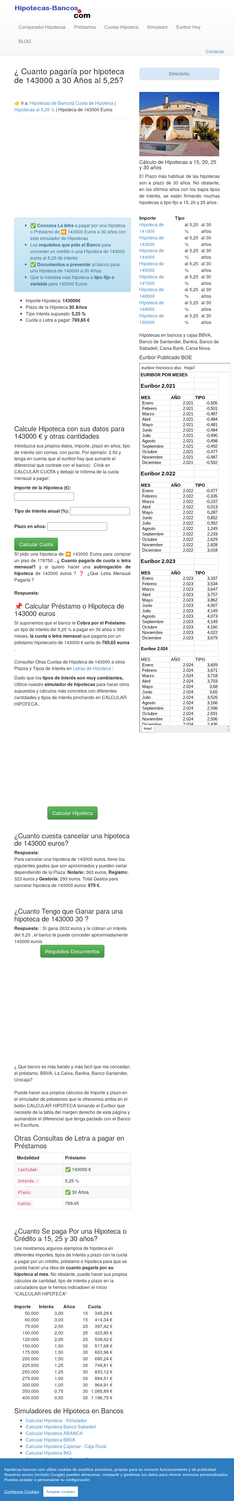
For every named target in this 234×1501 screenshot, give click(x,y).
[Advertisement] (72, 165)
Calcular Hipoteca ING (48, 1452)
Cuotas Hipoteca (121, 27)
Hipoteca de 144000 (151, 253)
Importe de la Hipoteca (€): (42, 487)
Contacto (215, 51)
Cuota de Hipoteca (94, 103)
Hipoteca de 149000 (151, 305)
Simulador (157, 27)
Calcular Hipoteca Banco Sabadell (61, 1426)
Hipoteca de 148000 (151, 292)
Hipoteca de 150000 (151, 318)
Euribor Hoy (188, 27)
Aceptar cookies (60, 1491)
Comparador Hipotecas (42, 27)
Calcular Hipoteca (72, 812)
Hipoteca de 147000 (151, 279)
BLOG (25, 41)
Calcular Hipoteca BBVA (50, 1439)
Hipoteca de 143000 (151, 240)
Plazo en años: (30, 526)
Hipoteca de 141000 (151, 227)
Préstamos (85, 27)
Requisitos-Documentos (72, 951)
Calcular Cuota (36, 544)
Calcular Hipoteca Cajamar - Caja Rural (66, 1446)
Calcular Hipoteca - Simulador (56, 1420)
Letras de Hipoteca (92, 668)
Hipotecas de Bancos (51, 103)
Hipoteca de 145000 (151, 266)
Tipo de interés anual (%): (41, 511)
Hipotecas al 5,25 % (34, 109)
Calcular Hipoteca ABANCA (54, 1433)
